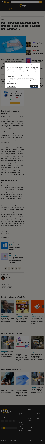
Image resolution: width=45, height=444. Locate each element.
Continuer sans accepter (35, 64)
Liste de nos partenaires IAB (11, 83)
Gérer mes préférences (11, 86)
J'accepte (34, 86)
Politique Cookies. (12, 76)
